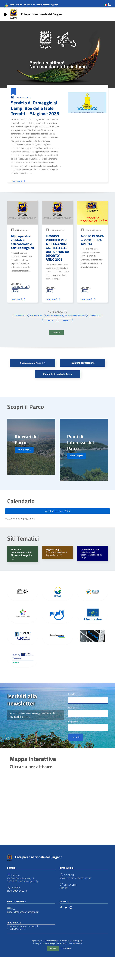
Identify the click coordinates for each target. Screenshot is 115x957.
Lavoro (50, 320)
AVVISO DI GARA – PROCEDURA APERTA (92, 240)
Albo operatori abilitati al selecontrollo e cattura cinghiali (22, 242)
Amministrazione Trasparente (24, 926)
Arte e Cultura (35, 315)
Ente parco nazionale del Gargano (42, 14)
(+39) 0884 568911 (17, 890)
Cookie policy (66, 948)
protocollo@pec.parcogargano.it (23, 911)
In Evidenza (95, 315)
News (15, 291)
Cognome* (73, 721)
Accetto (53, 948)
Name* (71, 707)
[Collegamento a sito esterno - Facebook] (61, 907)
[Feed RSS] (109, 4)
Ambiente (20, 315)
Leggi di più (17, 181)
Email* (71, 694)
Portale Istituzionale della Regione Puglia (56, 552)
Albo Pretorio (16, 929)
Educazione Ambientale (75, 315)
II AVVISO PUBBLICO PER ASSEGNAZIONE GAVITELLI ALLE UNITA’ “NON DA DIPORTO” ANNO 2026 (57, 248)
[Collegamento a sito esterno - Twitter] (65, 907)
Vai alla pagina (24, 449)
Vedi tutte (56, 332)
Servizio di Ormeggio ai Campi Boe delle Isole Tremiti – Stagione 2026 (35, 108)
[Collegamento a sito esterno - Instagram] (70, 907)
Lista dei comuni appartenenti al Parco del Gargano (91, 553)
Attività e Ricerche (20, 287)
